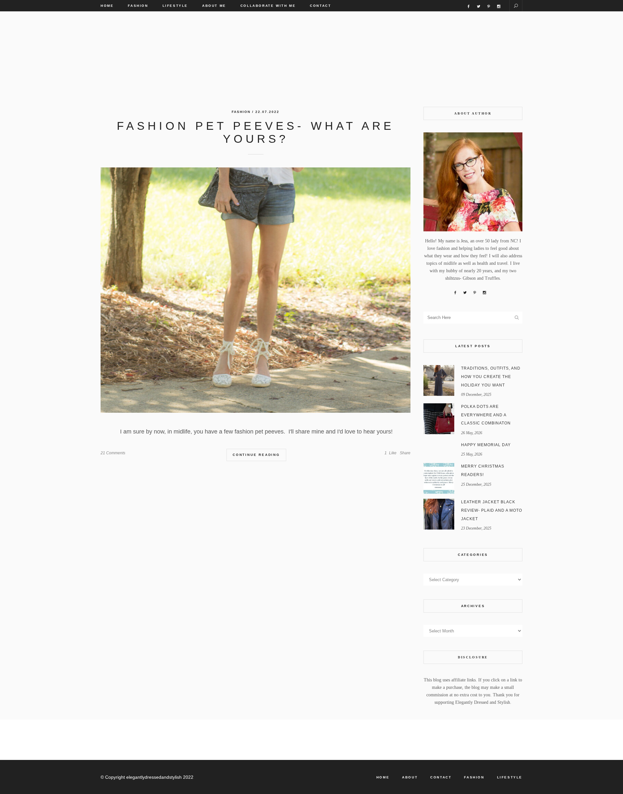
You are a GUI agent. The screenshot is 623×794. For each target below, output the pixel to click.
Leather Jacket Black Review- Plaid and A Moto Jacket (491, 510)
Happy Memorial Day (486, 445)
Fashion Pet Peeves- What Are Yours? (255, 132)
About (410, 777)
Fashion (241, 112)
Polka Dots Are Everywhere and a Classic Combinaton (486, 414)
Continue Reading (256, 455)
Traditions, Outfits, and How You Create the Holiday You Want (490, 376)
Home (382, 777)
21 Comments (113, 453)
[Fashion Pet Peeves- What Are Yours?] (255, 290)
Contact (440, 777)
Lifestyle (509, 777)
